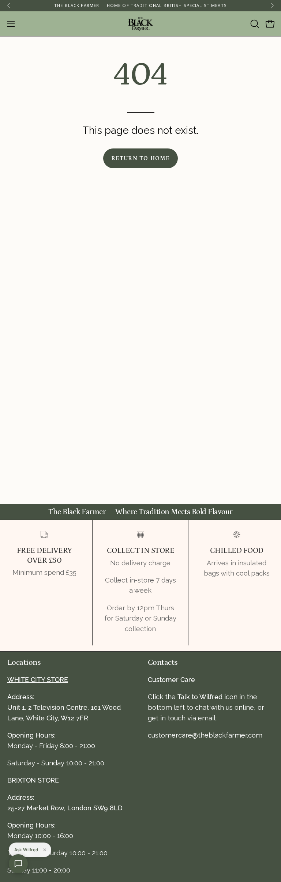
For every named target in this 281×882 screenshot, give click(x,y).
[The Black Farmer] (140, 24)
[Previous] (8, 5)
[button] (254, 24)
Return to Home (140, 158)
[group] (140, 5)
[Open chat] (18, 863)
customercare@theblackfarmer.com (205, 735)
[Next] (272, 5)
